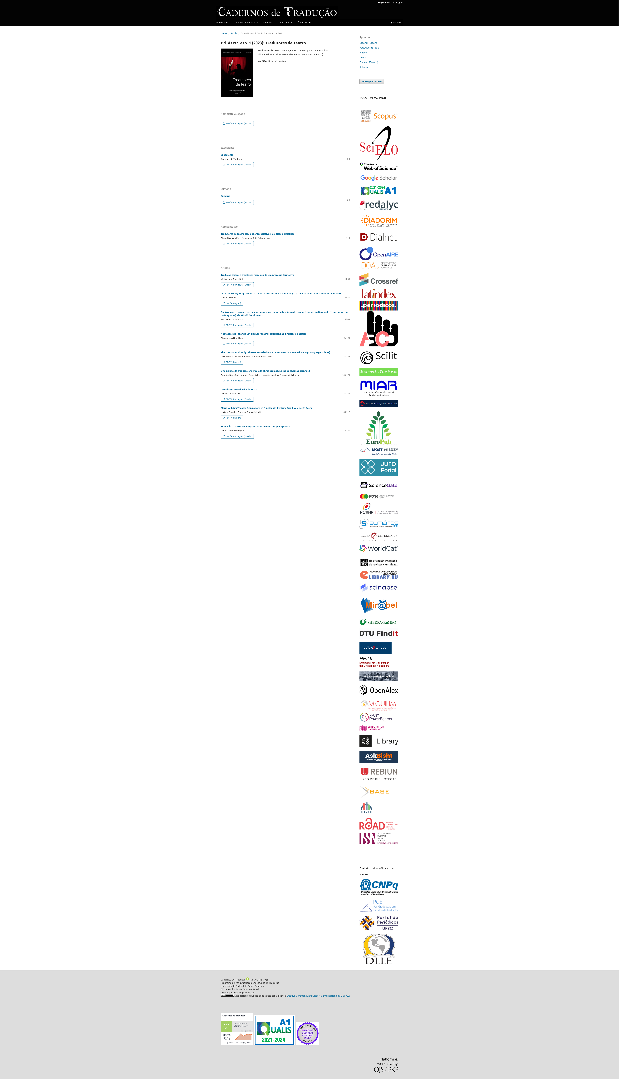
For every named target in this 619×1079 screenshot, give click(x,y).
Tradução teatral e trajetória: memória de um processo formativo (257, 274)
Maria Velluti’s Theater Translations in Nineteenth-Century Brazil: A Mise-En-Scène (266, 407)
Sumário (225, 195)
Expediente (227, 154)
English (363, 52)
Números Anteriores (247, 22)
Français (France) (368, 62)
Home (224, 33)
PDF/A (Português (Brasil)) (238, 123)
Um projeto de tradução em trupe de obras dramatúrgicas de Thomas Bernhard (265, 370)
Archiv (234, 33)
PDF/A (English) (233, 303)
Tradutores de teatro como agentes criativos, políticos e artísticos (257, 233)
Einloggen (398, 2)
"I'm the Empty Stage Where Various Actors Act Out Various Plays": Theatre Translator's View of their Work (281, 293)
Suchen (396, 22)
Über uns (303, 22)
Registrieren (384, 2)
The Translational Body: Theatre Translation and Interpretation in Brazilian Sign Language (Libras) (275, 352)
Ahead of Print (285, 22)
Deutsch (363, 57)
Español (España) (368, 42)
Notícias (267, 22)
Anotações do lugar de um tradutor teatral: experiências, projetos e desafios (263, 333)
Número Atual (223, 22)
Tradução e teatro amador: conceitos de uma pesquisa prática (255, 426)
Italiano (363, 67)
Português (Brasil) (369, 47)
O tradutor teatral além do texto (239, 389)
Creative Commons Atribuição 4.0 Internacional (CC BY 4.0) (318, 995)
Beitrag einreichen (372, 81)
